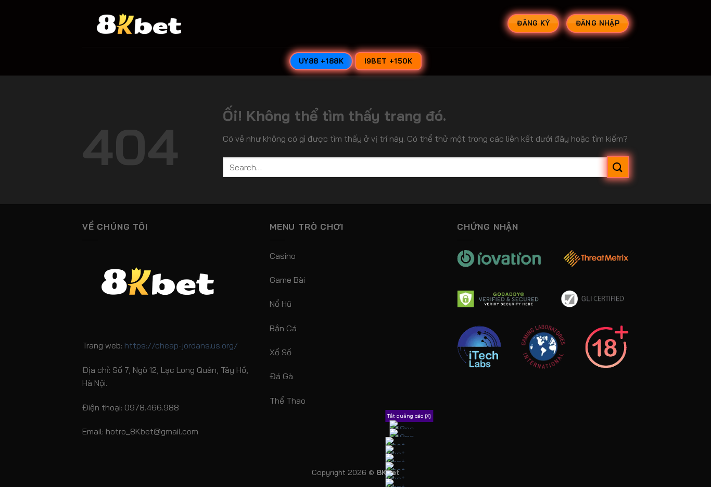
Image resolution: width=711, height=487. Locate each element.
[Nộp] (618, 167)
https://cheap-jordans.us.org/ (181, 345)
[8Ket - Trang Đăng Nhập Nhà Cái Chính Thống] (152, 23)
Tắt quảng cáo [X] (409, 416)
